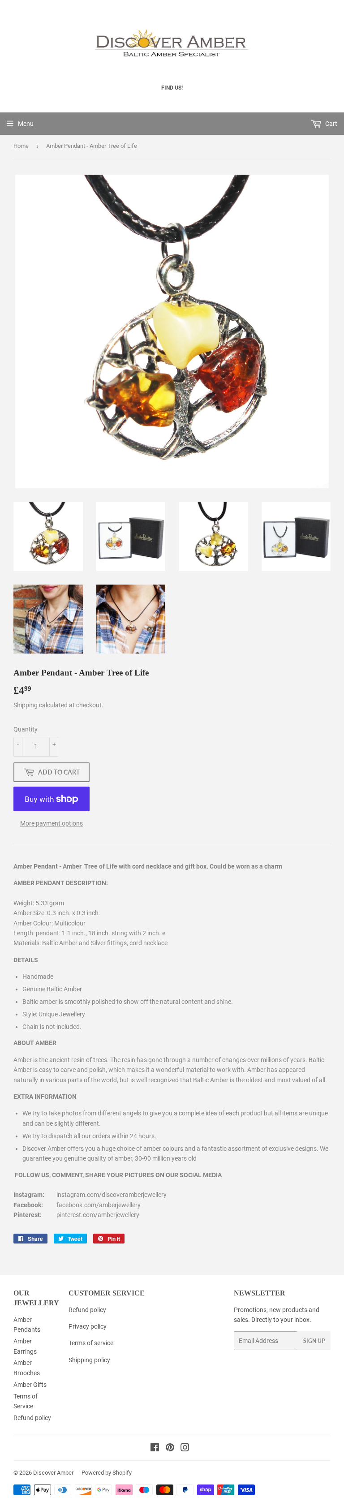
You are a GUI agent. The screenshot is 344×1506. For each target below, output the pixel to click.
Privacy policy (88, 1326)
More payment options (51, 823)
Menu (26, 123)
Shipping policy (89, 1360)
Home (21, 145)
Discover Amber (53, 1472)
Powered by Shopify (107, 1472)
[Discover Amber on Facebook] (154, 1448)
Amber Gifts (30, 1384)
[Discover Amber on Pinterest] (170, 1448)
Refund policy (32, 1417)
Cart (330, 123)
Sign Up (314, 1341)
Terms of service (91, 1343)
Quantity (25, 729)
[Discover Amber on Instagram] (185, 1448)
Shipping (25, 705)
